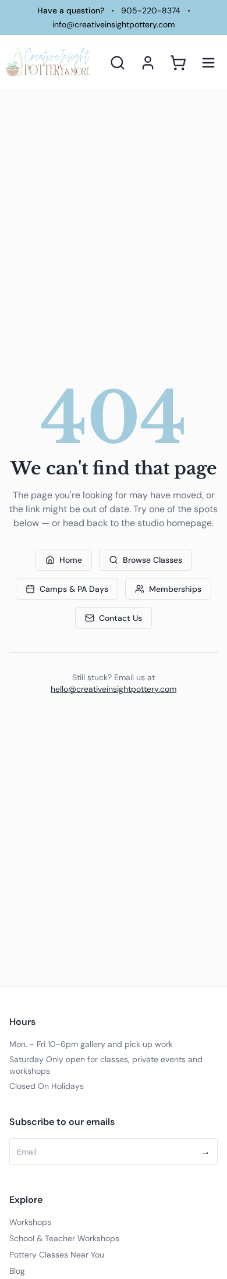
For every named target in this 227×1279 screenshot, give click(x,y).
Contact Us (120, 618)
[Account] (148, 63)
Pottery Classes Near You (56, 1254)
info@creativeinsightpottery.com (113, 24)
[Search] (118, 63)
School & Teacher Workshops (64, 1238)
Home (70, 560)
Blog (17, 1271)
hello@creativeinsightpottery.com (113, 689)
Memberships (175, 589)
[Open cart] (178, 63)
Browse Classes (152, 560)
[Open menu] (208, 63)
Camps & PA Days (74, 589)
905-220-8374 (150, 10)
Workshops (30, 1222)
